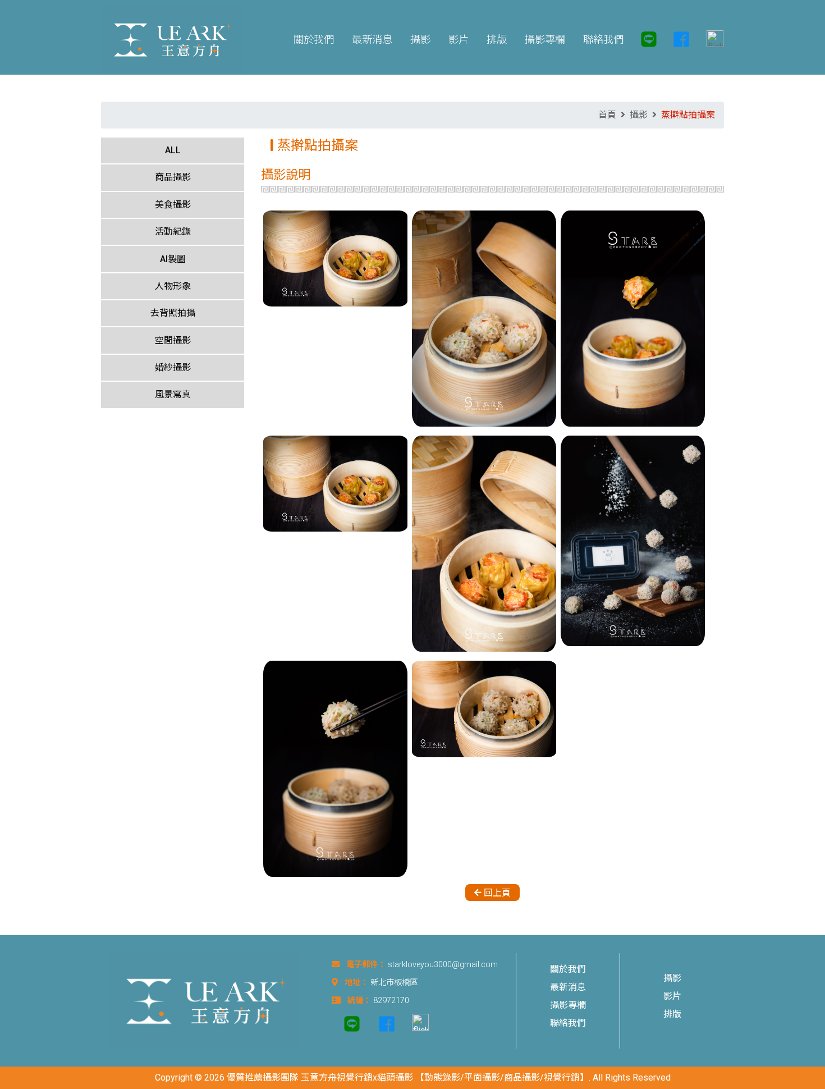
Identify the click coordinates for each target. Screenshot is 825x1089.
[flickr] (710, 39)
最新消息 (568, 987)
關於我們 (568, 969)
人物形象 (173, 286)
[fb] (681, 39)
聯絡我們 (568, 1023)
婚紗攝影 (173, 367)
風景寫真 (173, 394)
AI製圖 (173, 259)
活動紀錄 (173, 231)
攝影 (639, 114)
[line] (648, 39)
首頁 (607, 114)
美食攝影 (173, 204)
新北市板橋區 (394, 982)
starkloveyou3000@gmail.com (443, 964)
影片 (672, 996)
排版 (672, 1014)
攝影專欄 (568, 1005)
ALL (173, 150)
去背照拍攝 (172, 313)
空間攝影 (173, 340)
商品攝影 (173, 177)
